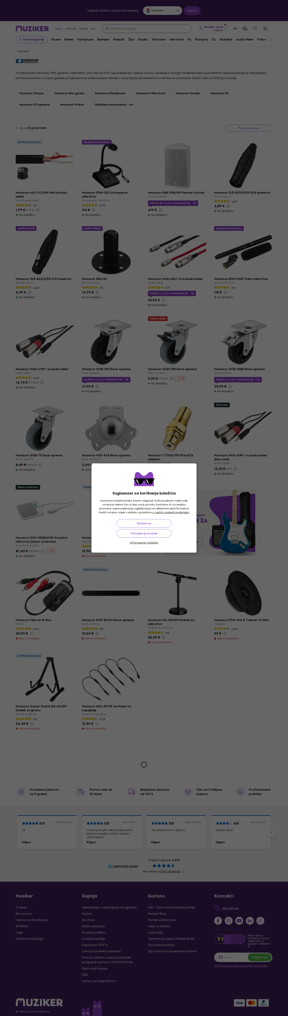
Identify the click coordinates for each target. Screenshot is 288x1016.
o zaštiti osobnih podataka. (170, 512)
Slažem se (144, 523)
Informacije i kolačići (144, 543)
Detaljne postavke (144, 533)
